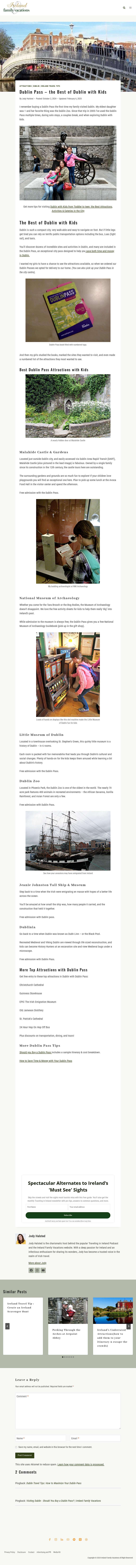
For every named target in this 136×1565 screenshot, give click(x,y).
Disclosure (21, 1552)
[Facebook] (49, 1539)
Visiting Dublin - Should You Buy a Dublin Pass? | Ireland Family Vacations (63, 1500)
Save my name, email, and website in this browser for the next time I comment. (55, 1447)
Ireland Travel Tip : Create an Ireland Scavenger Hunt (20, 1307)
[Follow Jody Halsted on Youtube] (43, 1270)
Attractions (26, 86)
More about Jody (37, 1263)
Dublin (36, 86)
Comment (23, 1396)
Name (21, 1438)
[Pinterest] (86, 1539)
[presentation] (68, 1311)
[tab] (62, 1357)
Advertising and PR (44, 1552)
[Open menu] (130, 8)
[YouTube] (68, 1539)
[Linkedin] (62, 1539)
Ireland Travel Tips (50, 86)
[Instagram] (55, 1539)
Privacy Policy (9, 1552)
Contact (31, 1552)
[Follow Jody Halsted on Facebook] (31, 1270)
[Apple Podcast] (80, 1539)
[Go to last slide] (7, 1326)
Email (75, 1438)
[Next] (128, 1326)
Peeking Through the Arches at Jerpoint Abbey (66, 1334)
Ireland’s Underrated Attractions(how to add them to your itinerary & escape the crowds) (112, 1338)
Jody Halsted (27, 98)
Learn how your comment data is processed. (81, 1464)
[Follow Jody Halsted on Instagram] (37, 1270)
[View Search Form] (124, 7)
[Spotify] (74, 1539)
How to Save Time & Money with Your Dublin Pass (46, 1060)
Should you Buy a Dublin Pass (36, 1052)
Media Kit (56, 1552)
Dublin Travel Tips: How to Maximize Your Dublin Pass (53, 1483)
